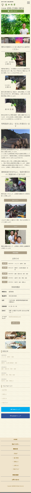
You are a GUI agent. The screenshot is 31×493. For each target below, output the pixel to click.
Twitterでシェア (16, 409)
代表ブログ (5, 402)
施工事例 (4, 390)
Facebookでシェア (16, 416)
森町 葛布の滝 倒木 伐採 (8, 368)
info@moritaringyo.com (15, 316)
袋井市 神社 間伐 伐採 (8, 374)
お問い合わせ (15, 323)
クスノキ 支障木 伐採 (7, 356)
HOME (15, 439)
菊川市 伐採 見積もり (7, 380)
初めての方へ (15, 200)
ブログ (15, 226)
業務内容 (15, 449)
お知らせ (4, 398)
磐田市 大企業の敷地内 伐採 (9, 362)
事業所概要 (15, 252)
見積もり (4, 394)
